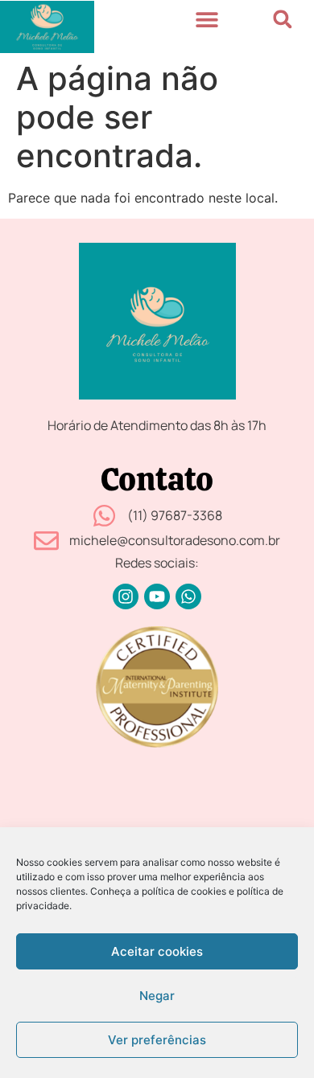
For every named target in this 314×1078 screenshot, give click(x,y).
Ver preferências (157, 1039)
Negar (157, 995)
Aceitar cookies (157, 951)
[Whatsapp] (188, 596)
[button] (206, 19)
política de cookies (184, 891)
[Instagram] (125, 596)
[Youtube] (157, 596)
